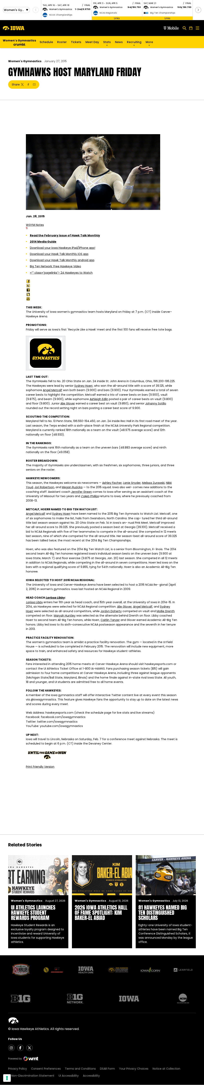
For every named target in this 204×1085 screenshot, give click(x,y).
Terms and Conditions (80, 1069)
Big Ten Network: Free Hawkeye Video (55, 266)
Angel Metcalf (52, 390)
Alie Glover (67, 403)
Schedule (46, 42)
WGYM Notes (35, 225)
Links (117, 18)
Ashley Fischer (112, 483)
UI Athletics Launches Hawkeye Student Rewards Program (33, 912)
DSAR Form (107, 1069)
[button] (198, 10)
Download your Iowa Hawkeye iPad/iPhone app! (62, 248)
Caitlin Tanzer (110, 620)
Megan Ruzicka (72, 487)
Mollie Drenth (166, 611)
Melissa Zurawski (153, 483)
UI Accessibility (69, 1076)
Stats (107, 42)
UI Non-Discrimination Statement (31, 1076)
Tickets (76, 43)
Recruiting (134, 42)
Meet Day (92, 42)
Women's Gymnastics (24, 61)
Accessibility (91, 1076)
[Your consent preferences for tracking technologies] (7, 1078)
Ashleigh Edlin (99, 399)
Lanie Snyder (132, 483)
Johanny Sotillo (155, 403)
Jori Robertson (44, 487)
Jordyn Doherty (111, 611)
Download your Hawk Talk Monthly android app (62, 260)
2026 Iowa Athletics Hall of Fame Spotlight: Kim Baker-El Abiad (101, 912)
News (119, 42)
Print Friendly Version (40, 767)
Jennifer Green (81, 492)
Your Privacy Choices (133, 1069)
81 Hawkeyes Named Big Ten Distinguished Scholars (162, 912)
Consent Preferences (46, 1069)
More (149, 42)
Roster (62, 42)
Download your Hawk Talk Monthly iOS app (59, 254)
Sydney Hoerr (83, 386)
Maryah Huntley (65, 616)
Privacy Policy (17, 1069)
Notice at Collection (166, 1069)
